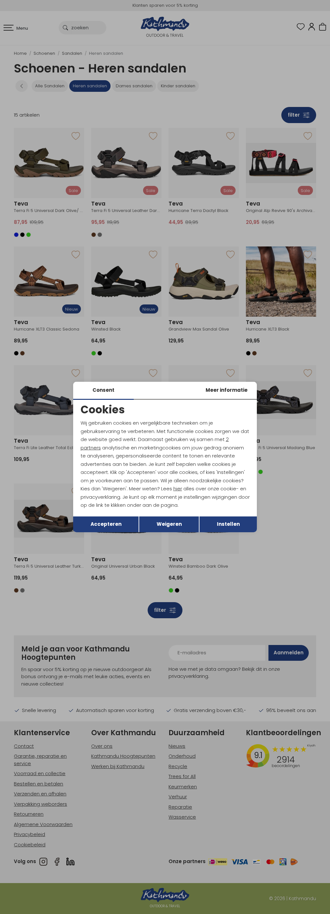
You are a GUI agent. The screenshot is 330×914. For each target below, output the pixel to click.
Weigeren (169, 524)
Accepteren (106, 524)
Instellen (228, 524)
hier (177, 488)
